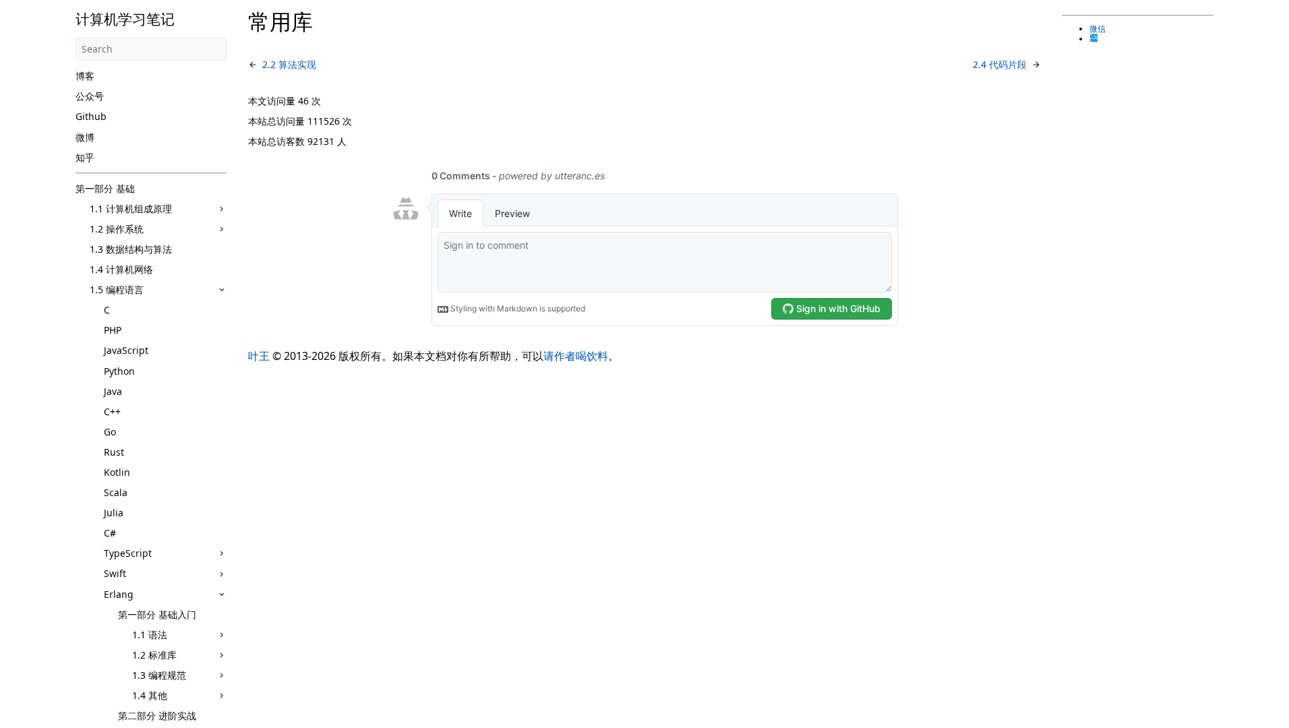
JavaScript (126, 350)
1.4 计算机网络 (121, 269)
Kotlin (117, 472)
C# (110, 532)
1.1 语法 (149, 634)
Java (113, 391)
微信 (1097, 29)
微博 (85, 137)
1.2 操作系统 (117, 228)
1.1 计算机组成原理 (131, 208)
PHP (112, 330)
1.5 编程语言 (117, 289)
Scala (115, 492)
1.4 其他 (149, 695)
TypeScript (128, 553)
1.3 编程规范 (159, 675)
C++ (112, 411)
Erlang (118, 594)
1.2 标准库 (154, 654)
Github (91, 116)
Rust (114, 452)
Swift (115, 573)
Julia (113, 512)
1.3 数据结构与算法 (131, 249)
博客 (85, 75)
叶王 (259, 355)
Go (110, 431)
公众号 (90, 96)
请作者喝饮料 (575, 355)
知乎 (85, 157)
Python (119, 371)
